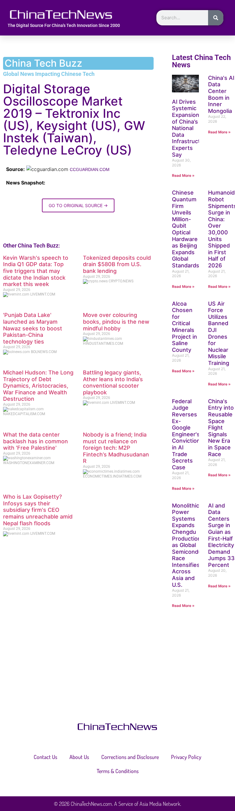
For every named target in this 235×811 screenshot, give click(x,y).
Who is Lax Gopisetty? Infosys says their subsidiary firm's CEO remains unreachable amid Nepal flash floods (38, 509)
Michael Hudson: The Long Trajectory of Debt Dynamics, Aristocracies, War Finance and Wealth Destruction (38, 385)
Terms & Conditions (118, 771)
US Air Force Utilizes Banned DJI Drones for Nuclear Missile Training (218, 333)
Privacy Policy (186, 756)
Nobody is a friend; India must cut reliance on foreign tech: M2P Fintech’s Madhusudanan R (116, 447)
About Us (79, 756)
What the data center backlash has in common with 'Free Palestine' (35, 441)
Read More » (183, 175)
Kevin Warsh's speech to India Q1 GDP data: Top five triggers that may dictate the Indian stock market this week (35, 271)
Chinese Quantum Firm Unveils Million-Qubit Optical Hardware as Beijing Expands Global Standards (185, 229)
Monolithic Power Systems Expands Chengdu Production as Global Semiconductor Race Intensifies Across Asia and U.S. (192, 545)
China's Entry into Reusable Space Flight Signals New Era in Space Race (221, 427)
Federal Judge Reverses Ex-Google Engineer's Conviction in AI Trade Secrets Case (186, 434)
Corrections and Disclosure (130, 756)
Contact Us (45, 756)
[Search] (215, 17)
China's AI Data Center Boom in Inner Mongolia (221, 94)
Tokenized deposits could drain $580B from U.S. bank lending (117, 264)
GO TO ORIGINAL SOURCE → (78, 205)
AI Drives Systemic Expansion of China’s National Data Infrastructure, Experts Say (191, 128)
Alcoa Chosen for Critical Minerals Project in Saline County (184, 326)
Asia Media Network (160, 803)
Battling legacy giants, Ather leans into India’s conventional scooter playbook (113, 382)
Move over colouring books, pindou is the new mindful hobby (116, 321)
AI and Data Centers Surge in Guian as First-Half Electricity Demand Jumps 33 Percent (221, 535)
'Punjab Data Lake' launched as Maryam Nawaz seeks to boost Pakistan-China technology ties (32, 328)
